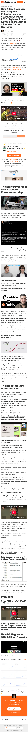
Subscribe (19, 2)
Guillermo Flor (8, 30)
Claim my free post (14, 709)
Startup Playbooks (6, 6)
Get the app (19, 727)
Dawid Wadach (14, 161)
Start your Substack (11, 727)
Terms (17, 725)
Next (23, 719)
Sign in (25, 2)
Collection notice (22, 725)
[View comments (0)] (7, 34)
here (25, 659)
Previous (6, 719)
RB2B (19, 69)
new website (13, 159)
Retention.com (12, 69)
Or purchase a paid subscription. (14, 712)
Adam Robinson (16, 67)
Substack (8, 730)
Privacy (13, 725)
